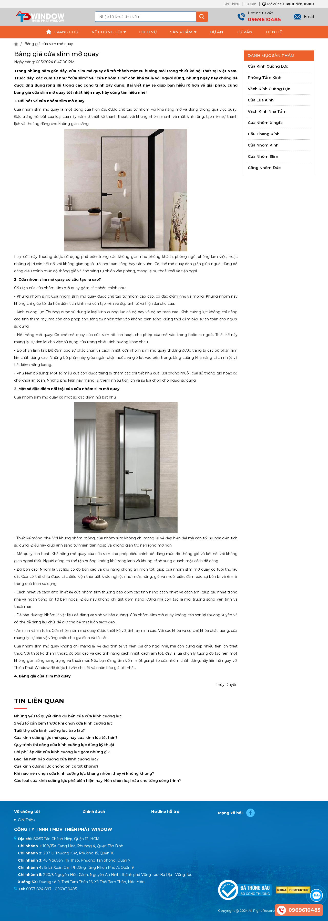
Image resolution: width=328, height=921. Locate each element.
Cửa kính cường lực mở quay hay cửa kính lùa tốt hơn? (65, 737)
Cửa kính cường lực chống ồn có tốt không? (56, 766)
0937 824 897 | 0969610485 (51, 889)
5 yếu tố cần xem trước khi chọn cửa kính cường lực (63, 723)
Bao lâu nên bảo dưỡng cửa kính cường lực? (56, 759)
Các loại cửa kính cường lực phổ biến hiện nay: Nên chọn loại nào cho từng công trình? (97, 780)
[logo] (39, 16)
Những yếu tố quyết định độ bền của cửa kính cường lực (68, 716)
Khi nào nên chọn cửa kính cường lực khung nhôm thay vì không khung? (84, 773)
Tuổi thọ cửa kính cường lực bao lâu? (49, 730)
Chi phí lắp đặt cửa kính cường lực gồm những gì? (62, 752)
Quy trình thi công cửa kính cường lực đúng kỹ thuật (64, 744)
